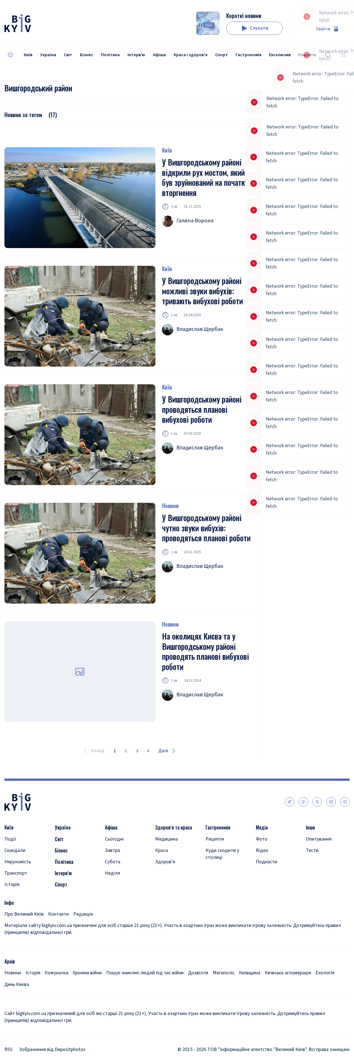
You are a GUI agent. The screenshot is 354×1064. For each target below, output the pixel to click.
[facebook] (303, 802)
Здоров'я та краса (173, 827)
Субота (112, 861)
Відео (262, 850)
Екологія (325, 972)
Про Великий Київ (24, 914)
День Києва (16, 984)
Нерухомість (17, 861)
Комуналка (56, 972)
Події (10, 839)
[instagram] (331, 802)
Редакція (83, 914)
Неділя (112, 873)
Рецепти (214, 839)
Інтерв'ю (136, 55)
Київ (28, 55)
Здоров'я (165, 861)
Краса (161, 850)
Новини (170, 505)
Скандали (14, 850)
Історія (11, 884)
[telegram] (289, 802)
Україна (48, 55)
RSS (8, 1049)
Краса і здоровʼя (190, 55)
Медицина (166, 839)
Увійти (323, 28)
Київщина (249, 972)
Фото (261, 839)
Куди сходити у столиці (222, 854)
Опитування (319, 839)
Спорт (221, 55)
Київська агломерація (288, 972)
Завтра (112, 850)
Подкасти (266, 861)
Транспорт (15, 873)
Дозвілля (198, 972)
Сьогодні (114, 839)
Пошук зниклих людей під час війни (145, 972)
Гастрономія (248, 55)
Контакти (58, 914)
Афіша (159, 55)
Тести (312, 850)
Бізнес (86, 55)
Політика (110, 55)
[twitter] (317, 802)
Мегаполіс (224, 972)
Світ (68, 55)
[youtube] (345, 802)
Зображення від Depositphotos (52, 1049)
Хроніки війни (87, 972)
